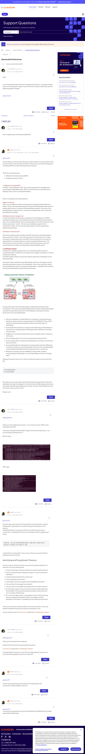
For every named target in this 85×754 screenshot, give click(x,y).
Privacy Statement (41, 745)
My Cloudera (6, 734)
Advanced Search (8, 36)
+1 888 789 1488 (10, 743)
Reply (51, 108)
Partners (47, 7)
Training (40, 7)
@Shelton (9, 417)
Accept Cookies (76, 749)
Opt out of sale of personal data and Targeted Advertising (43, 749)
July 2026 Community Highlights (67, 82)
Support (54, 7)
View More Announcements (70, 109)
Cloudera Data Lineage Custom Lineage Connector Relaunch (69, 91)
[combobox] (48, 32)
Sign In (5, 14)
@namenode (7, 96)
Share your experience (14, 44)
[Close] (81, 730)
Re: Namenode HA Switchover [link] (32, 50)
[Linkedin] (10, 736)
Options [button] (5, 54)
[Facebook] (1, 736)
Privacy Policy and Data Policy (32, 748)
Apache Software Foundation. (25, 750)
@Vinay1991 (6, 158)
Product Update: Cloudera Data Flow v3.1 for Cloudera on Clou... (70, 104)
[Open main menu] (83, 14)
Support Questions (17, 50)
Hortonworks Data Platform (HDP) (14, 64)
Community (32, 7)
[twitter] (5, 736)
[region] (58, 740)
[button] (53, 74)
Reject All (63, 749)
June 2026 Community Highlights (68, 86)
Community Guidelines (24, 729)
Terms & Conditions (21, 748)
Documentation (28, 734)
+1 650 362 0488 (19, 745)
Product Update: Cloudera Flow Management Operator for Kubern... (69, 98)
